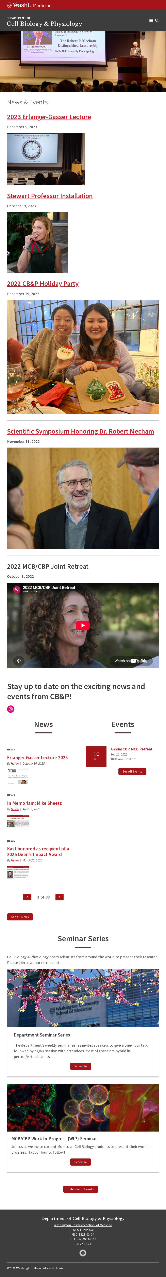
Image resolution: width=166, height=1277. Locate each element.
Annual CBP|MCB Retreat (131, 749)
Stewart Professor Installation (50, 195)
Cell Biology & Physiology (44, 23)
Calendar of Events (81, 1189)
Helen (15, 763)
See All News (20, 917)
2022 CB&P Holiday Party (43, 283)
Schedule (80, 1066)
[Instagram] (82, 1253)
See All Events (132, 771)
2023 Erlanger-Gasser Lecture (49, 116)
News (11, 749)
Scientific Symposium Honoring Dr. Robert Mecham (80, 431)
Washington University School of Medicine (83, 1225)
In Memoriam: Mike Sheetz (34, 803)
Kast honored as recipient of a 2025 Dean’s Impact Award (38, 851)
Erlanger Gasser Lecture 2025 (37, 757)
